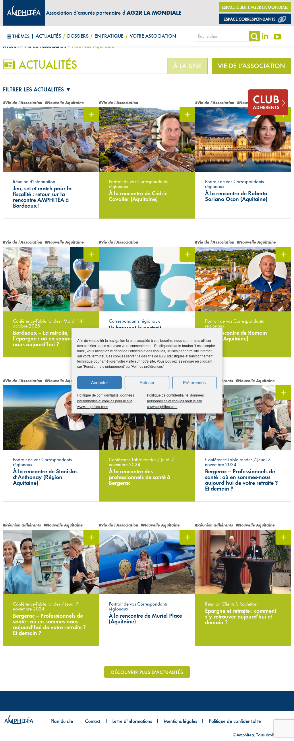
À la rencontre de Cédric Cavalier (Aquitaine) (138, 196)
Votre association (153, 36)
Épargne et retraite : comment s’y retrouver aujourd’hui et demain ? (240, 616)
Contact (92, 721)
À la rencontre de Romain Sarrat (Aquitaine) (236, 335)
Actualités (48, 36)
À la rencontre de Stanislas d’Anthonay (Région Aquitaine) (45, 477)
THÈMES (20, 36)
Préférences (194, 382)
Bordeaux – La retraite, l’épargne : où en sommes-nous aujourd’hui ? (45, 338)
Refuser (147, 382)
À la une (187, 66)
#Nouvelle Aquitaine (64, 102)
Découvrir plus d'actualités (147, 672)
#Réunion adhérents (22, 525)
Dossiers (77, 36)
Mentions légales (180, 721)
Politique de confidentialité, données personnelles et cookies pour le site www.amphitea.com (105, 400)
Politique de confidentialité (235, 721)
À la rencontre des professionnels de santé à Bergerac (139, 477)
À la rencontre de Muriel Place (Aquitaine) (145, 618)
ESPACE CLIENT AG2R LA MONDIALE (255, 7)
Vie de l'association (251, 66)
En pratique (108, 36)
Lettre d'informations (132, 721)
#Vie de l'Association (22, 102)
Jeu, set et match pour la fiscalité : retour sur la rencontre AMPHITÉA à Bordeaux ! (42, 196)
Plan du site (62, 721)
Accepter (99, 382)
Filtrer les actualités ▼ (37, 89)
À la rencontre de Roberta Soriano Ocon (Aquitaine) (236, 196)
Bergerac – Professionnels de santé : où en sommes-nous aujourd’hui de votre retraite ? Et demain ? (241, 479)
